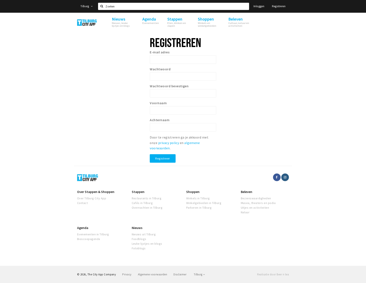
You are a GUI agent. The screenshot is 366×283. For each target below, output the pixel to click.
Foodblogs (139, 239)
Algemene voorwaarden (152, 274)
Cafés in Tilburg (142, 203)
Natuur (245, 212)
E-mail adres (159, 52)
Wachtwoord (160, 69)
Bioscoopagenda (88, 239)
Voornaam (158, 103)
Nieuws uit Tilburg (144, 234)
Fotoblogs (139, 248)
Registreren (279, 6)
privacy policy (168, 143)
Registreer (162, 158)
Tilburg (85, 6)
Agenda (82, 228)
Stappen (138, 192)
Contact (82, 203)
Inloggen (259, 6)
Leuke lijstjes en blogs (147, 244)
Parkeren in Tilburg (199, 207)
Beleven (246, 192)
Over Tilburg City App (91, 198)
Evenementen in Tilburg (93, 234)
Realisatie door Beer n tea (273, 274)
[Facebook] (277, 177)
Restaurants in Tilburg (147, 198)
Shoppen (193, 192)
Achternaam (159, 120)
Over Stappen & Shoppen (95, 192)
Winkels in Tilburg (198, 198)
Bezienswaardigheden (256, 198)
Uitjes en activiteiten (255, 207)
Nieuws (137, 228)
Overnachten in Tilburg (147, 207)
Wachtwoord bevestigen (169, 86)
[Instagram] (285, 177)
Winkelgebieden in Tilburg (203, 203)
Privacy (126, 274)
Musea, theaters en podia (258, 203)
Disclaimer (179, 274)
